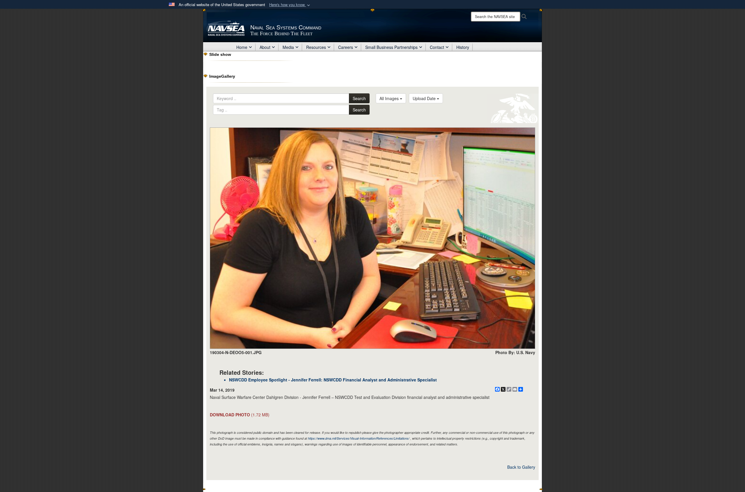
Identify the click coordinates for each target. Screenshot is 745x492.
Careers (345, 47)
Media (288, 47)
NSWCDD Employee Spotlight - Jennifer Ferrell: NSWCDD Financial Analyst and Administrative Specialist (333, 380)
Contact (437, 47)
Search (359, 98)
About (265, 47)
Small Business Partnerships (391, 47)
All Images (389, 98)
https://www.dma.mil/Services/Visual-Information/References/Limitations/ (358, 438)
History (462, 47)
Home (241, 47)
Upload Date (425, 98)
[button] (290, 5)
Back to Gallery (521, 467)
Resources (316, 47)
